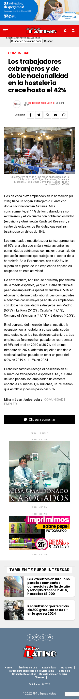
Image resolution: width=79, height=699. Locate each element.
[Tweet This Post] (39, 115)
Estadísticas (49, 667)
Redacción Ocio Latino (41, 102)
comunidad (53, 399)
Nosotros (66, 667)
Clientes (39, 677)
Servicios (64, 670)
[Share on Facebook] (30, 115)
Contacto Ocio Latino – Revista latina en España (39, 674)
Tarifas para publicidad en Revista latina (31, 670)
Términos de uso (27, 667)
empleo (10, 404)
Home (8, 667)
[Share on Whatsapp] (47, 115)
